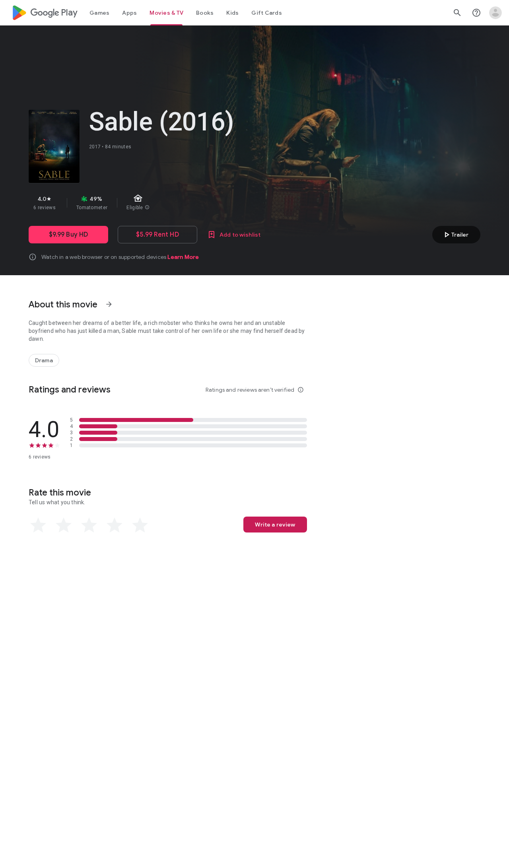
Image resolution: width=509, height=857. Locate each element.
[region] (170, 203)
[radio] (38, 525)
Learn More (183, 256)
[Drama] (44, 360)
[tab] (99, 12)
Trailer (455, 234)
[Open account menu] (495, 12)
